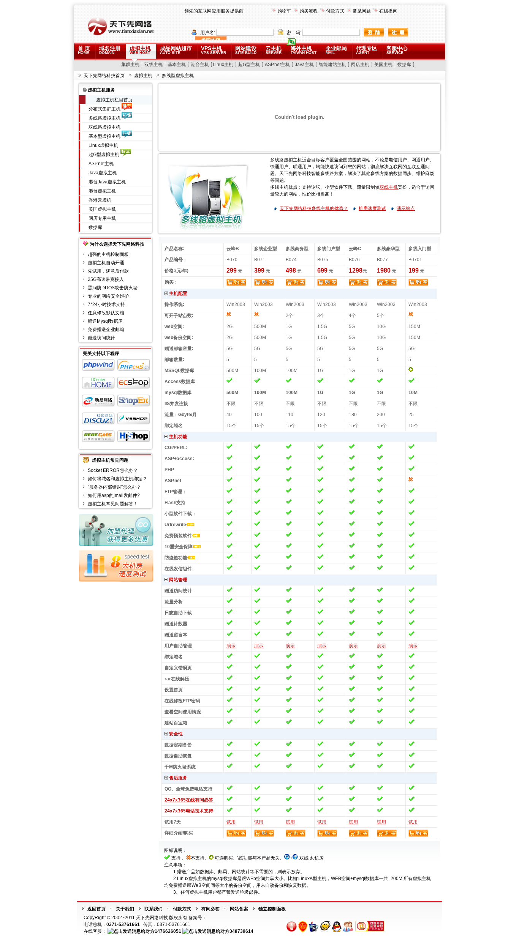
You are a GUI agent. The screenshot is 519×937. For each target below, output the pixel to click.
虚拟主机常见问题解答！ (113, 503)
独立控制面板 (272, 909)
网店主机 (360, 64)
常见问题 (362, 11)
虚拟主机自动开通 (106, 262)
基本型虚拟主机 (104, 136)
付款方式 (335, 11)
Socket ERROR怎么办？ (113, 470)
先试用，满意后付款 (108, 271)
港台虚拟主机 (102, 191)
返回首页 (96, 909)
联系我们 (153, 909)
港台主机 (200, 64)
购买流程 (308, 11)
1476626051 (168, 931)
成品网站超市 (176, 50)
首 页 (84, 50)
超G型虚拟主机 (104, 154)
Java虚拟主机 (103, 172)
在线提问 (388, 11)
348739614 (241, 931)
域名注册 (109, 50)
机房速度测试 (372, 208)
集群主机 (130, 64)
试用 (231, 822)
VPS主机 (213, 50)
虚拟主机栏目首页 (114, 100)
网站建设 (245, 50)
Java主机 (304, 64)
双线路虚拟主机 (104, 127)
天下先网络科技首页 (104, 75)
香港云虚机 (100, 200)
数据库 (404, 64)
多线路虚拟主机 (104, 118)
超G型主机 (249, 64)
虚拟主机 (140, 50)
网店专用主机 (102, 218)
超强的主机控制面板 (108, 254)
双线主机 (153, 64)
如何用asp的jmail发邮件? (114, 495)
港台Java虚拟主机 (107, 182)
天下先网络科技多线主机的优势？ (314, 208)
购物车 (284, 11)
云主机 (274, 50)
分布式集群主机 (104, 109)
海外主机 (303, 50)
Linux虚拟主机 (103, 145)
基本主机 (177, 64)
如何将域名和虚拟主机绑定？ (117, 478)
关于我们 (125, 909)
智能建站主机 (332, 64)
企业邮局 (336, 50)
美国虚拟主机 (102, 209)
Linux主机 (223, 64)
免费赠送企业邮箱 (106, 329)
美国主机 (383, 64)
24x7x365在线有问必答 (189, 800)
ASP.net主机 (277, 64)
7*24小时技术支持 (106, 304)
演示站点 (406, 208)
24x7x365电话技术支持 (189, 811)
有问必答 (210, 909)
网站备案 (239, 909)
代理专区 (366, 50)
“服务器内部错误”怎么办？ (114, 487)
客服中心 (397, 50)
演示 (231, 645)
